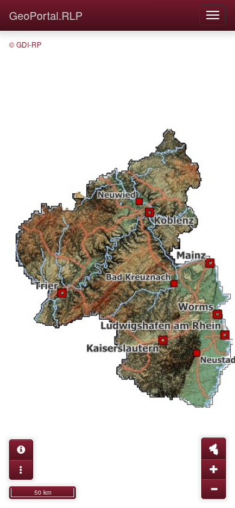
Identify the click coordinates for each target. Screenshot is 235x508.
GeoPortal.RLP (46, 15)
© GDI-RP (25, 44)
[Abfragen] (21, 449)
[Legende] (21, 469)
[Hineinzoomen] (213, 469)
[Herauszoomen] (213, 489)
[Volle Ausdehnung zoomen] (213, 448)
